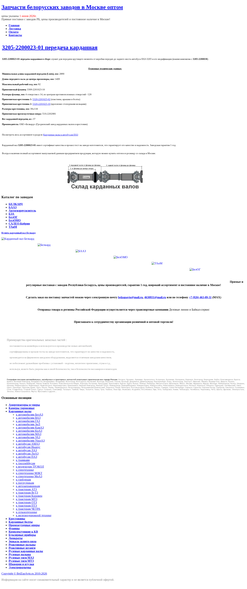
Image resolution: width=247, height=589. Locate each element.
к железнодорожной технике (33, 515)
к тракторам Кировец (29, 495)
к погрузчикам (25, 482)
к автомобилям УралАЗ (30, 440)
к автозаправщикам (28, 486)
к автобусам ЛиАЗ (27, 453)
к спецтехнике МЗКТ (29, 473)
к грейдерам (23, 479)
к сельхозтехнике (26, 512)
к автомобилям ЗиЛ (28, 424)
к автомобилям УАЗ (28, 437)
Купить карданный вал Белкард (18, 232)
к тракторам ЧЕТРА (28, 508)
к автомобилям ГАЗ (28, 421)
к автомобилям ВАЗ (28, 417)
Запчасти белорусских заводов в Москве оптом (62, 7)
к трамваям (23, 460)
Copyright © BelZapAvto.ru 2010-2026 (24, 573)
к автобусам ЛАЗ (26, 450)
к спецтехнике (25, 469)
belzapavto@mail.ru (130, 297)
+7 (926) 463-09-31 (200, 297)
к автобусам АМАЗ (28, 443)
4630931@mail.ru (155, 297)
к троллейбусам (25, 463)
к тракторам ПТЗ (26, 505)
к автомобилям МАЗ (28, 434)
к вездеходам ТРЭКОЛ (30, 466)
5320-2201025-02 (41, 99)
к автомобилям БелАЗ (29, 414)
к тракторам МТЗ (26, 499)
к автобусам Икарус (28, 447)
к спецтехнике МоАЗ (29, 476)
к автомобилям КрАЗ (29, 430)
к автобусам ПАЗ (26, 456)
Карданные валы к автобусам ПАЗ (60, 134)
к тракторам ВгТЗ (27, 492)
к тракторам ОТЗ (26, 502)
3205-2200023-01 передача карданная (49, 47)
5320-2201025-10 (41, 104)
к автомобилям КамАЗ (30, 427)
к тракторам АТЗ (26, 489)
